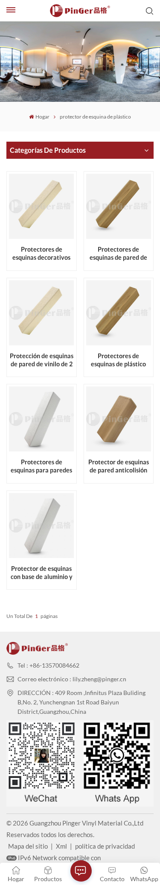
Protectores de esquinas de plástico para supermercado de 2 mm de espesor (118, 360)
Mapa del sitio (28, 846)
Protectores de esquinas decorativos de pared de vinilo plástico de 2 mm (41, 253)
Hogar (42, 116)
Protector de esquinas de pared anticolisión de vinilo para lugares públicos (118, 466)
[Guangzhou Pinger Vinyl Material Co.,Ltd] (80, 10)
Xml (61, 846)
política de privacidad (105, 846)
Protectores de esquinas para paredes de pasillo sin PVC (41, 466)
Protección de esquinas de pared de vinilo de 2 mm (41, 360)
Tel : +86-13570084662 (48, 665)
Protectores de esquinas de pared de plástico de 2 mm (118, 253)
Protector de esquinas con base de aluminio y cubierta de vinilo (42, 573)
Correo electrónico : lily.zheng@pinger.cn (71, 679)
